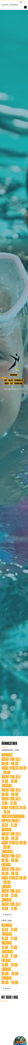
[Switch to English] (21, 2)
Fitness (3, 377)
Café (5, 380)
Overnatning (18, 383)
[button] (25, 7)
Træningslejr (18, 380)
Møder (6, 383)
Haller (10, 380)
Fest (11, 383)
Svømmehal (14, 374)
